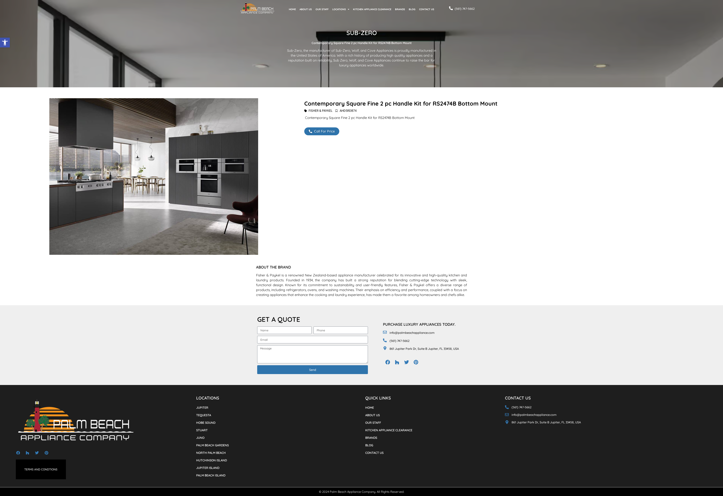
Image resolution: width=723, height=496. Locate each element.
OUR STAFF (322, 9)
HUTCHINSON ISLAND (211, 460)
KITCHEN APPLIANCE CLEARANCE (372, 9)
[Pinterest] (416, 362)
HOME (292, 9)
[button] (5, 42)
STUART (202, 430)
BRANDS (400, 9)
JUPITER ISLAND (207, 468)
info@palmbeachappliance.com (412, 333)
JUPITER (202, 407)
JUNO (200, 438)
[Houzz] (397, 362)
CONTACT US (426, 9)
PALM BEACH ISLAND (210, 475)
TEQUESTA (203, 415)
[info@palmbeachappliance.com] (385, 332)
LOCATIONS (339, 9)
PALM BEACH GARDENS (212, 445)
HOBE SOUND (205, 422)
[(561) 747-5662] (451, 8)
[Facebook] (387, 362)
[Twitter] (406, 362)
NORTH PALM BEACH (211, 453)
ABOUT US (306, 9)
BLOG (412, 9)
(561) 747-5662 (465, 9)
